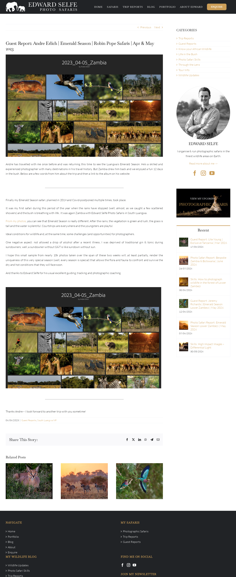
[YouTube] (134, 565)
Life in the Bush (187, 54)
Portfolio (13, 536)
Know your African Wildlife (194, 49)
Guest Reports (28, 420)
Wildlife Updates (188, 75)
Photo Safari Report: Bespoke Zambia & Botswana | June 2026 (84, 475)
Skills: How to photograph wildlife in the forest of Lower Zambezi (208, 282)
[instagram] (203, 173)
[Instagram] (128, 565)
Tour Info (184, 70)
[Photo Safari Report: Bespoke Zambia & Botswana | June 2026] (84, 481)
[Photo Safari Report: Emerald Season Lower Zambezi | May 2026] (183, 323)
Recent (203, 230)
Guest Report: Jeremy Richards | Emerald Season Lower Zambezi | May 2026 (139, 473)
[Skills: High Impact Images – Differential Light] (183, 344)
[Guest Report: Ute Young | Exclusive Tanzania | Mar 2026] (29, 481)
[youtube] (212, 173)
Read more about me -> (203, 163)
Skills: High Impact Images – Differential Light (207, 345)
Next (157, 27)
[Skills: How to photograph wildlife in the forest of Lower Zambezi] (183, 279)
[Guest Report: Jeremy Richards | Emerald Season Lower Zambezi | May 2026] (139, 481)
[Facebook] (122, 565)
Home (11, 531)
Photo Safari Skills (189, 59)
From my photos (16, 221)
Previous (145, 27)
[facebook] (194, 173)
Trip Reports (186, 38)
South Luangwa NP (46, 420)
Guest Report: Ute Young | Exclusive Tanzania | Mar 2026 (29, 475)
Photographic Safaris (135, 531)
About (11, 547)
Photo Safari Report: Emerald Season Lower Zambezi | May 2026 (208, 326)
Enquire (12, 552)
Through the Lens (189, 64)
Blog (10, 542)
